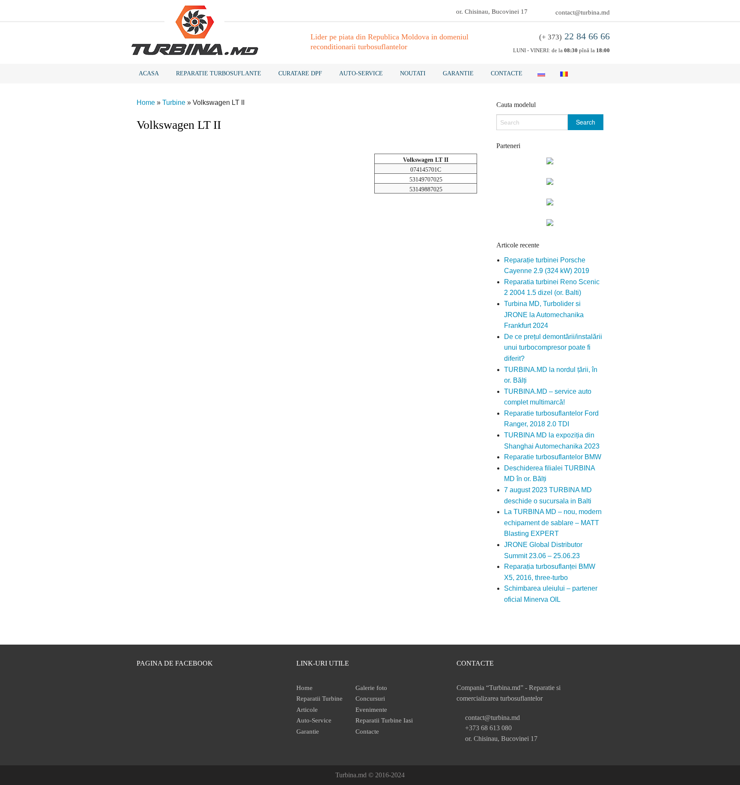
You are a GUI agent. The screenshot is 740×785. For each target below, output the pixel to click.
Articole (307, 709)
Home (146, 102)
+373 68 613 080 (488, 727)
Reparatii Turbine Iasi (384, 720)
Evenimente (371, 709)
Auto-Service (361, 73)
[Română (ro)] (564, 73)
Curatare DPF (300, 73)
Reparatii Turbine (319, 698)
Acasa (149, 73)
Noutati (413, 73)
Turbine (173, 102)
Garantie (458, 73)
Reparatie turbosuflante (218, 73)
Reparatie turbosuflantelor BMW (552, 457)
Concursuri (370, 698)
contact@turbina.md (582, 12)
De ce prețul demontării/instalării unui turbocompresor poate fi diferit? (553, 347)
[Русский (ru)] (541, 73)
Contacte (506, 73)
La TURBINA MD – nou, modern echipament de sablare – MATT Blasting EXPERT (553, 522)
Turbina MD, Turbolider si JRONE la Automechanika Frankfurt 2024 (544, 314)
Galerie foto (371, 687)
